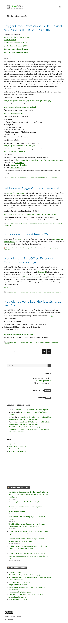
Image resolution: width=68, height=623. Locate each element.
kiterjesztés (38, 177)
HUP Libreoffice (18, 568)
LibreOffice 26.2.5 (15, 572)
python (44, 292)
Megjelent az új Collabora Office (20, 592)
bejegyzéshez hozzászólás (54, 292)
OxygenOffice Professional (15, 193)
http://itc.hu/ (19, 162)
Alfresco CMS (18, 239)
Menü (58, 7)
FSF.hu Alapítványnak (43, 381)
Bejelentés (7, 287)
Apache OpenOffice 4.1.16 (17, 597)
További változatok (23, 37)
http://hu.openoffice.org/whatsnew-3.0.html (20, 107)
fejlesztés (32, 177)
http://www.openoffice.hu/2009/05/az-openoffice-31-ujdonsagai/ (27, 101)
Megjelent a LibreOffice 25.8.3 (19, 599)
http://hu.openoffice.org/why (14, 151)
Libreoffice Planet (20, 487)
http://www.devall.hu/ (19, 165)
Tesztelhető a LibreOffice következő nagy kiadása (26, 594)
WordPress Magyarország (17, 451)
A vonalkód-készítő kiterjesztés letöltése (18, 334)
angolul (13, 37)
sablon (50, 223)
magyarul (7, 37)
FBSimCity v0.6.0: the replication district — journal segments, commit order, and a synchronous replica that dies (28, 556)
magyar (48, 177)
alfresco (36, 248)
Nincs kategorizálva (23, 177)
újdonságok (42, 272)
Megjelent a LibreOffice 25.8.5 (19, 582)
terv (48, 398)
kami (7, 177)
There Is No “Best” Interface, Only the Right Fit (25, 507)
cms (40, 248)
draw (31, 342)
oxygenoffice (53, 177)
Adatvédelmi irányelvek (13, 616)
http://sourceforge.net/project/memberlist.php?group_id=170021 (39, 160)
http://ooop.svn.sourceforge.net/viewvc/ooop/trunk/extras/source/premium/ (31, 214)
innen (47, 390)
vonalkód (46, 342)
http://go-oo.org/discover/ (13, 113)
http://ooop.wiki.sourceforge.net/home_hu (19, 146)
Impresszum (9, 619)
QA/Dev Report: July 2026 (18, 512)
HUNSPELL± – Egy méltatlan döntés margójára (31, 410)
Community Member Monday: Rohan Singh (24, 502)
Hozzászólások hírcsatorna (18, 449)
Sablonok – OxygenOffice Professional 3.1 (33, 188)
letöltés (43, 177)
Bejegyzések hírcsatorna (17, 446)
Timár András (9, 248)
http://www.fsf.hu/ (16, 167)
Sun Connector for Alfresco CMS (27, 234)
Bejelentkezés (13, 444)
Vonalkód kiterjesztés (32, 277)
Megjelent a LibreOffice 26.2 (19, 585)
